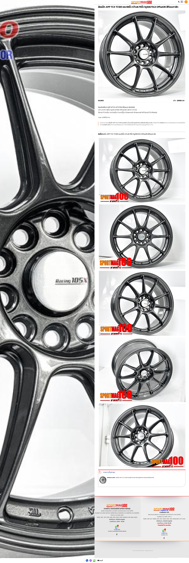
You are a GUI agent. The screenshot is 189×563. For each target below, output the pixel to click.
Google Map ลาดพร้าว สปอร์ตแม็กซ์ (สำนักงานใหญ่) (117, 530)
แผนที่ (101, 560)
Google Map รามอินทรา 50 (164, 534)
